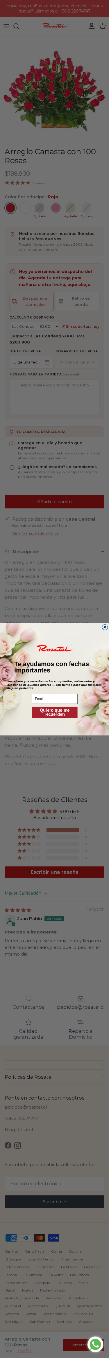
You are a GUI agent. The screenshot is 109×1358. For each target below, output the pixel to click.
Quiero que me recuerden (54, 712)
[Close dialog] (105, 627)
